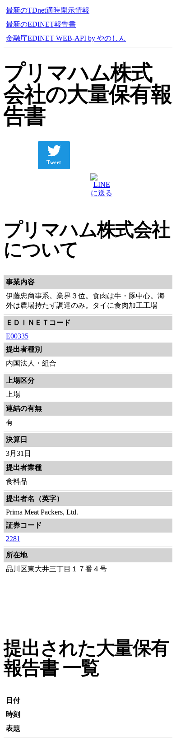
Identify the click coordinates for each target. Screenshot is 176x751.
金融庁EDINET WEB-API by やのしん (66, 38)
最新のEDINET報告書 (41, 24)
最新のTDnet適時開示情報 (47, 10)
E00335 (17, 336)
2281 (13, 538)
